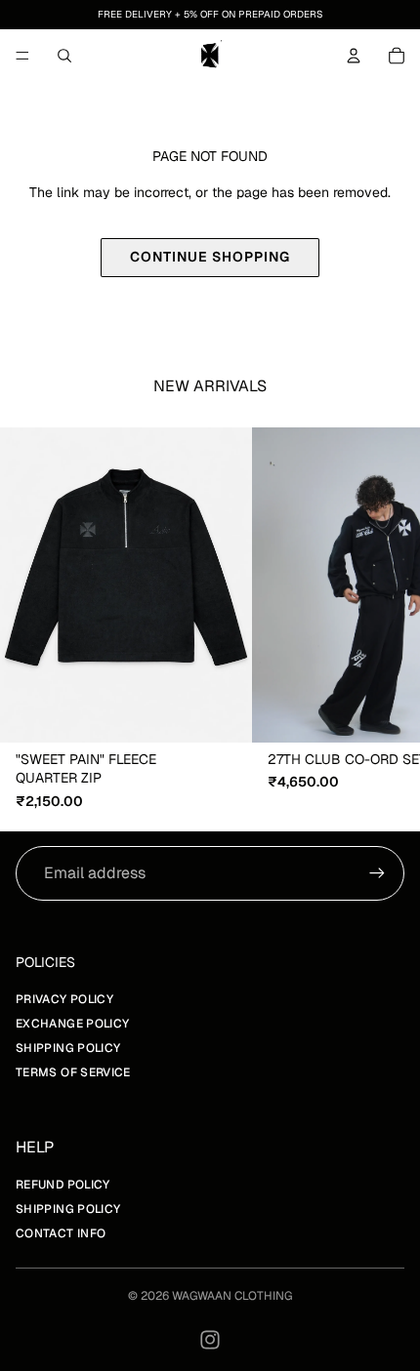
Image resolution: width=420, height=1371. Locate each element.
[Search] (64, 55)
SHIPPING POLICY (68, 1048)
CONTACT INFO (60, 1233)
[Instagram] (210, 1339)
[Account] (353, 55)
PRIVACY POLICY (64, 999)
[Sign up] (377, 873)
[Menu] (22, 55)
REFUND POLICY (63, 1184)
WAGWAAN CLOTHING (232, 1296)
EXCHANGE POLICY (72, 1023)
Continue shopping (210, 256)
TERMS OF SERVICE (73, 1072)
